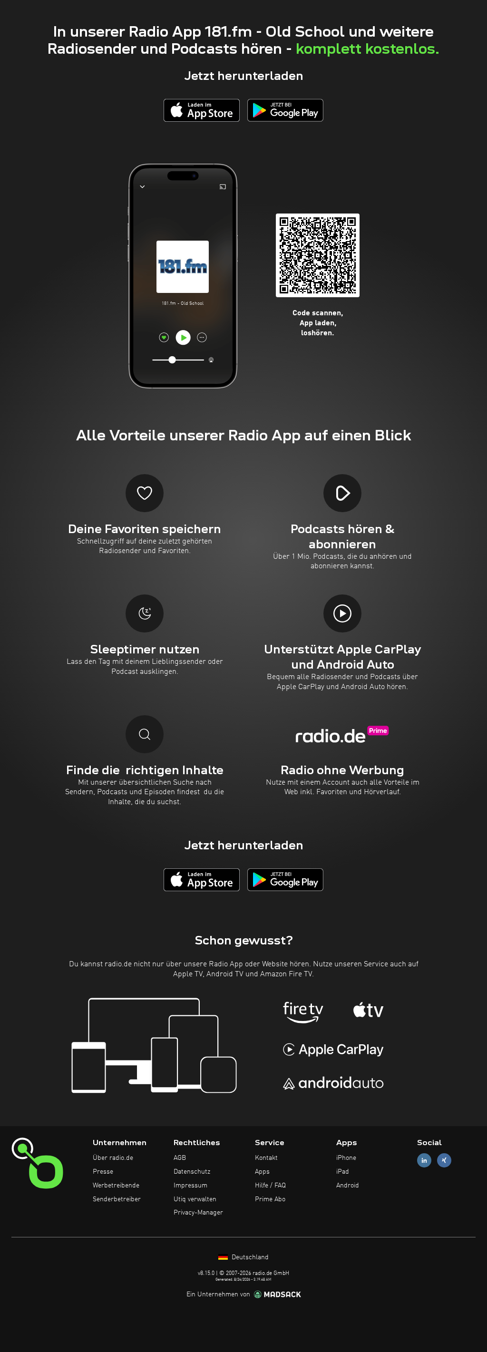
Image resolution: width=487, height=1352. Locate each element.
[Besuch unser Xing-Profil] (444, 1161)
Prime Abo (270, 1199)
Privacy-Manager (198, 1212)
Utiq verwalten (195, 1199)
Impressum (190, 1185)
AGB (180, 1158)
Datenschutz (192, 1171)
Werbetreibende (116, 1185)
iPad (342, 1171)
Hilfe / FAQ (270, 1185)
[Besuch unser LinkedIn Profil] (424, 1161)
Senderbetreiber (117, 1199)
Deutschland (249, 1257)
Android (347, 1185)
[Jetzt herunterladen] (202, 110)
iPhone (346, 1158)
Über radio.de (113, 1158)
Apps (262, 1171)
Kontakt (266, 1158)
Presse (103, 1171)
